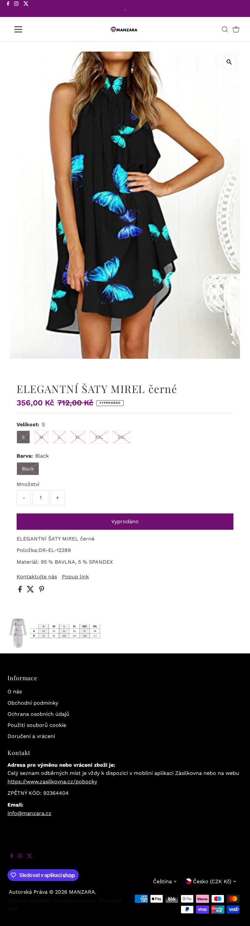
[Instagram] (16, 9)
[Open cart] (236, 29)
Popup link (75, 576)
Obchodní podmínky (32, 703)
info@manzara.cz (29, 813)
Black (28, 468)
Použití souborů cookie (36, 725)
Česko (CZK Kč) (212, 881)
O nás (14, 691)
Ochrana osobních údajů (38, 714)
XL (77, 437)
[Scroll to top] (236, 912)
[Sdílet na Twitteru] (31, 591)
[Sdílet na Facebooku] (20, 591)
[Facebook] (8, 9)
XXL (99, 437)
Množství (28, 484)
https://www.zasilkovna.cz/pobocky (52, 781)
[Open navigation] (37, 29)
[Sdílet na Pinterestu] (41, 591)
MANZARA (82, 892)
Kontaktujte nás (37, 576)
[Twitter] (26, 9)
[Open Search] (225, 29)
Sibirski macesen (30, 900)
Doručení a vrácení (31, 736)
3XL (121, 437)
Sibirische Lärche (74, 900)
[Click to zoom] (229, 62)
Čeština (162, 881)
